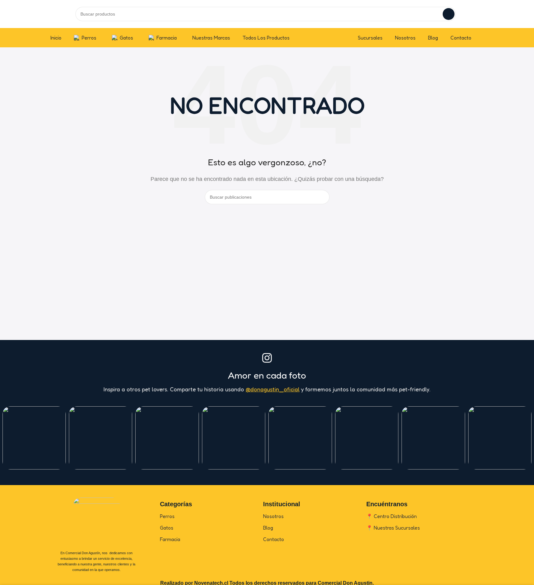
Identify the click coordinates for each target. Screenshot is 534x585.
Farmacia (170, 539)
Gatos (166, 528)
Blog (268, 528)
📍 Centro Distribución (391, 516)
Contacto (273, 539)
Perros (167, 516)
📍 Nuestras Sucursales (393, 528)
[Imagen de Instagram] (34, 437)
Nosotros (273, 516)
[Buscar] (449, 14)
